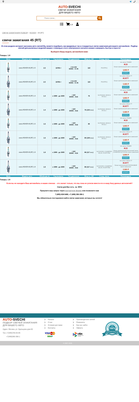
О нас (50, 322)
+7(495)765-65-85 (13, 333)
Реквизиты (80, 322)
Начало (51, 319)
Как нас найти (81, 325)
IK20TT (126, 78)
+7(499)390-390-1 (13, 337)
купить (126, 73)
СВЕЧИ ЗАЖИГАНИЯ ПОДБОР (15, 33)
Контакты (51, 328)
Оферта (79, 328)
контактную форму (73, 191)
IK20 (126, 64)
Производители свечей (85, 319)
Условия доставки (55, 325)
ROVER (33, 33)
